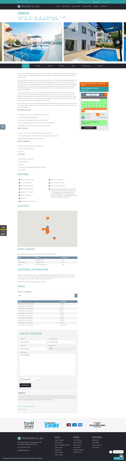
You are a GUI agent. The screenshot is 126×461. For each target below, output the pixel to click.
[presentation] (8, 42)
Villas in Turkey (27, 19)
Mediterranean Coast (51, 17)
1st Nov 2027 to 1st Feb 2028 (25, 325)
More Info (61, 66)
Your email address (53, 338)
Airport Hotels (76, 447)
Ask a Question (86, 66)
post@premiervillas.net (23, 450)
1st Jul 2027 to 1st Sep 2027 (25, 318)
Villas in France (59, 442)
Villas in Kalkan (55, 19)
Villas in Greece (59, 452)
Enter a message (23, 352)
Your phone (22, 345)
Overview (25, 66)
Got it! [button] (118, 458)
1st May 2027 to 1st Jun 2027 (25, 313)
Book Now (100, 66)
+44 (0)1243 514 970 (23, 1)
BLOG (89, 1)
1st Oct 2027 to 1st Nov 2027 (25, 322)
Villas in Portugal (59, 440)
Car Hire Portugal (77, 442)
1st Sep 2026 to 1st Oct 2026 (25, 306)
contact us (104, 6)
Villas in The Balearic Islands (62, 445)
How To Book (95, 447)
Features (38, 66)
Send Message (25, 385)
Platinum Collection (78, 450)
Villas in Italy (58, 450)
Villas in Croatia (59, 454)
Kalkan (64, 17)
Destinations (66, 6)
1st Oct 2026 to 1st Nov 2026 (25, 308)
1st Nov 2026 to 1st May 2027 (25, 311)
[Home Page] (28, 6)
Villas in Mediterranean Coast (41, 19)
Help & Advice (76, 6)
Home (57, 6)
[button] (43, 229)
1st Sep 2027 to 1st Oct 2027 (25, 320)
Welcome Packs (77, 452)
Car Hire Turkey (77, 440)
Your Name (22, 338)
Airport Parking (77, 445)
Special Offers (86, 6)
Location (49, 66)
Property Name (52, 345)
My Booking (95, 440)
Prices (73, 66)
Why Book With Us (97, 445)
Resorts (95, 6)
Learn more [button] (39, 458)
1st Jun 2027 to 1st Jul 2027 (25, 315)
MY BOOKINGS (82, 1)
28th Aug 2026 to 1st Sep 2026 (26, 304)
